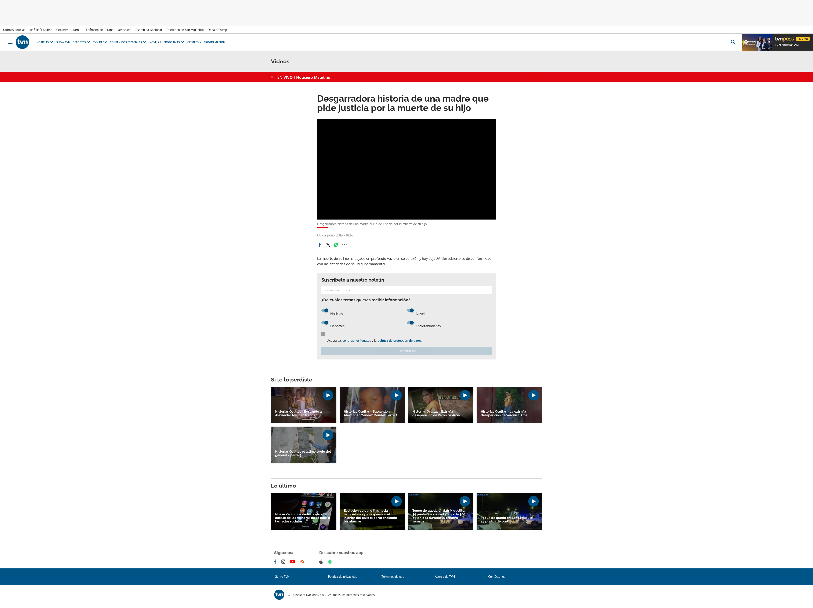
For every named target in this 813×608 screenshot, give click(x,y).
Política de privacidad (342, 576)
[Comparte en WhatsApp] (336, 244)
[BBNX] (279, 595)
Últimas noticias (14, 30)
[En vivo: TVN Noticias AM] (757, 42)
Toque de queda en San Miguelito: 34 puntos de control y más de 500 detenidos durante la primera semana (438, 516)
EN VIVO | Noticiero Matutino (303, 77)
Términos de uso (393, 576)
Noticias (43, 42)
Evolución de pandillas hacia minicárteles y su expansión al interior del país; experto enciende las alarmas (370, 516)
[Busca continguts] (733, 42)
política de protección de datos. (399, 340)
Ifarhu (76, 30)
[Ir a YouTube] (293, 561)
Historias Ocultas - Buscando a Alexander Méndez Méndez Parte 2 (370, 413)
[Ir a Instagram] (284, 561)
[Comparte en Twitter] (328, 244)
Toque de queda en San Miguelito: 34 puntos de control (507, 519)
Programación (214, 42)
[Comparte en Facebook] (319, 244)
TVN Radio (100, 42)
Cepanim (62, 30)
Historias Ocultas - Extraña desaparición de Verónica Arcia (436, 413)
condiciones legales (357, 340)
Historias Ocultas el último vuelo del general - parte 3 (303, 453)
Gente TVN (194, 42)
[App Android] (331, 561)
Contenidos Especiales (126, 42)
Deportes (79, 42)
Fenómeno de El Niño (98, 30)
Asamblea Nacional (149, 30)
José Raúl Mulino (40, 30)
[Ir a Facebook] (276, 561)
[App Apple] (322, 561)
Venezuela (124, 30)
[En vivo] (778, 37)
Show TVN (63, 42)
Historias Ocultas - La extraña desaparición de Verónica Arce (504, 413)
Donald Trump (217, 30)
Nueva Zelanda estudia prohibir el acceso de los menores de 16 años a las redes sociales (302, 518)
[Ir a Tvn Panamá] (22, 42)
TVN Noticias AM (787, 45)
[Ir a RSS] (303, 561)
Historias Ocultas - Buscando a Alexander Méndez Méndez (298, 413)
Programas (172, 42)
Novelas (155, 42)
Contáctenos (496, 576)
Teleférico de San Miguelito (185, 30)
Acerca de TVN (445, 576)
